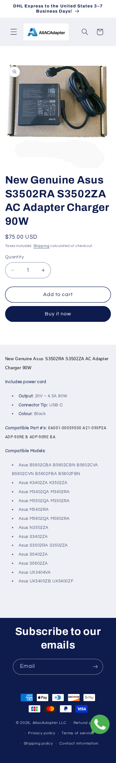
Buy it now (58, 313)
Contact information (79, 743)
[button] (13, 32)
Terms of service (78, 733)
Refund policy (87, 723)
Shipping (42, 246)
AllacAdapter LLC (49, 723)
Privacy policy (41, 733)
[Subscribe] (95, 667)
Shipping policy (38, 743)
